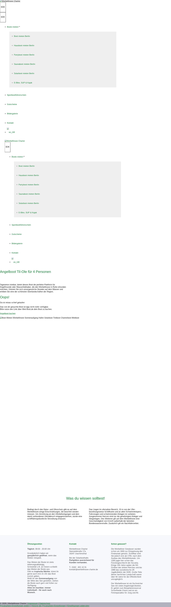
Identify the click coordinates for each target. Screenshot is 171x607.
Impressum (33, 603)
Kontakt (10, 123)
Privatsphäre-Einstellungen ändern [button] (15, 606)
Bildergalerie (12, 114)
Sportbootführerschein (16, 95)
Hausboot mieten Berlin (24, 45)
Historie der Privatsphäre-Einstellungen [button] (49, 606)
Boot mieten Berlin (22, 36)
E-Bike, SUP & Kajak (23, 83)
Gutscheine (12, 104)
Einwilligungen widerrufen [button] (78, 606)
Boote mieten (12, 27)
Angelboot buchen (7, 313)
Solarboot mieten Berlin (24, 73)
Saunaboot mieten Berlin (24, 64)
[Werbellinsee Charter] (15, 141)
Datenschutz (44, 603)
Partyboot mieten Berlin (24, 55)
